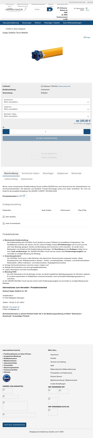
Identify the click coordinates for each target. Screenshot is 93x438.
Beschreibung (11, 173)
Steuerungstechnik (11, 367)
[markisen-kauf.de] (16, 9)
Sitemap (7, 372)
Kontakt (53, 358)
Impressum (54, 354)
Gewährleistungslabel (38, 4)
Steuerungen (26, 23)
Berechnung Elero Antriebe (10, 4)
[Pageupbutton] (86, 434)
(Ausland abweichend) (64, 86)
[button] (6, 131)
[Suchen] (50, 9)
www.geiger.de (14, 307)
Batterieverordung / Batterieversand (22, 4)
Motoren (38, 23)
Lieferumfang (11, 179)
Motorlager (48, 173)
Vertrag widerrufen (14, 425)
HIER (21, 196)
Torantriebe (8, 365)
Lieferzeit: (6, 86)
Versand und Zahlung (58, 362)
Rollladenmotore (10, 358)
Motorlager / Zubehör (52, 23)
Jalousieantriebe (10, 363)
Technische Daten (30, 173)
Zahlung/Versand (62, 4)
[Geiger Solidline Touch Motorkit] (46, 53)
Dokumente (27, 179)
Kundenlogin (81, 2)
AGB (52, 365)
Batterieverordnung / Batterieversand (63, 380)
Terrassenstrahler (10, 370)
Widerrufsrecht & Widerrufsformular (63, 369)
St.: (4, 127)
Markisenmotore (10, 361)
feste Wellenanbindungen (72, 23)
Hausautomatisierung (11, 23)
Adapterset (62, 173)
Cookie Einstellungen (58, 384)
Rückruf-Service (51, 4)
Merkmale (76, 173)
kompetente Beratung (12, 356)
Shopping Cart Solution (37, 432)
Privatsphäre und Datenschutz (61, 373)
